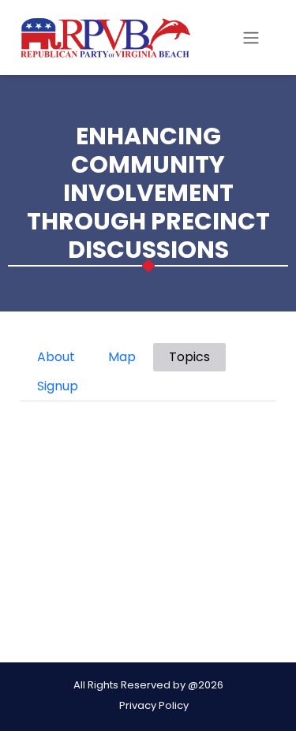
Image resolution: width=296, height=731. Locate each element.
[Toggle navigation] (251, 37)
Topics (189, 357)
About (56, 357)
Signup (57, 386)
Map (122, 357)
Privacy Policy (154, 705)
